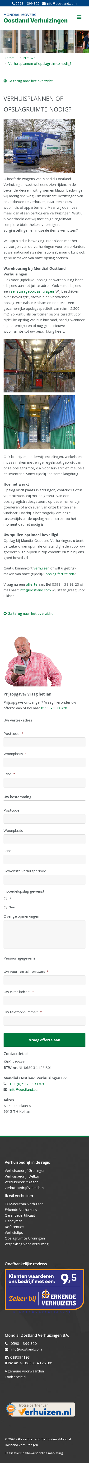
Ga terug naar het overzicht (30, 80)
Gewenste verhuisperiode (25, 871)
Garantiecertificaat (20, 1215)
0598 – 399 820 (27, 3)
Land (9, 774)
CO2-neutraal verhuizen (24, 1203)
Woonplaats (15, 754)
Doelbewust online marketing (41, 1453)
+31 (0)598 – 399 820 (27, 1083)
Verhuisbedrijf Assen (22, 1181)
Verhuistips (14, 1232)
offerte (31, 584)
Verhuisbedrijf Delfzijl (22, 1176)
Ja (10, 898)
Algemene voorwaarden (24, 1371)
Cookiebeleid (15, 1376)
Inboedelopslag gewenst (24, 891)
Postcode (13, 733)
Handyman (13, 1221)
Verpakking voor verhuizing (27, 1243)
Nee (12, 907)
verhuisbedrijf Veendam (25, 1187)
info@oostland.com (61, 3)
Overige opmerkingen (21, 916)
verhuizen (41, 568)
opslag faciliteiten (60, 573)
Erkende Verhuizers (21, 1209)
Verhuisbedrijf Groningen (25, 1170)
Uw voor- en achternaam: (26, 971)
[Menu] (79, 17)
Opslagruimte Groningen (25, 1238)
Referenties (14, 1226)
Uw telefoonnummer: (23, 1012)
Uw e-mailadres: (19, 992)
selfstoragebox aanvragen (32, 291)
